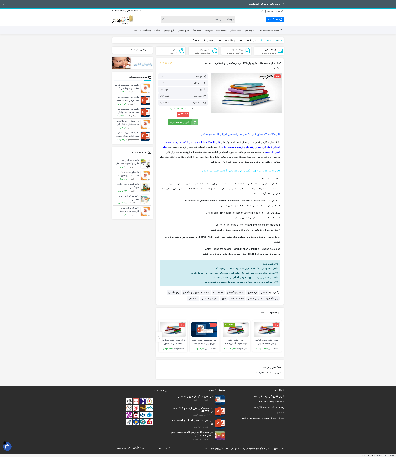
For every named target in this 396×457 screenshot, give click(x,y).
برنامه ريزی (252, 292)
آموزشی (264, 292)
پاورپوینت (209, 30)
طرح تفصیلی (183, 30)
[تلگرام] (272, 11)
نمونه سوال (197, 30)
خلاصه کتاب (221, 30)
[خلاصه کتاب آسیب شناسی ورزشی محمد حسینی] (267, 329)
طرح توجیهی (169, 30)
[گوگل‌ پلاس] (268, 11)
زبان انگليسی (173, 292)
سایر (135, 30)
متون (224, 298)
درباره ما (152, 447)
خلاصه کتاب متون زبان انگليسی (196, 292)
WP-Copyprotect (390, 455)
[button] (3, 4)
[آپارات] (282, 11)
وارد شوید (256, 372)
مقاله (158, 30)
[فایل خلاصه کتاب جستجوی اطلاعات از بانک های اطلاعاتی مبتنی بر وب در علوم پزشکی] (173, 329)
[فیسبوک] (265, 11)
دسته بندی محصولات (269, 30)
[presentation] (159, 337)
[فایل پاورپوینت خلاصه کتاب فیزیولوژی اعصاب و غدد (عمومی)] (204, 329)
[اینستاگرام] (275, 11)
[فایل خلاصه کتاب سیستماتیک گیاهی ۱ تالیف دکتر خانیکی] (236, 329)
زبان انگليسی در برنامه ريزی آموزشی (263, 298)
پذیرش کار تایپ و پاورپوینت (125, 447)
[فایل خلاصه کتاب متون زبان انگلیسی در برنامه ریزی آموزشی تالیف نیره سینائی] (246, 93)
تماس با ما (142, 447)
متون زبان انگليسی (210, 298)
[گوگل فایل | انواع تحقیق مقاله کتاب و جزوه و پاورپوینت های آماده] (123, 19)
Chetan (379, 455)
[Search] (164, 19)
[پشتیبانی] (132, 63)
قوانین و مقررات (163, 447)
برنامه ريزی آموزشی (235, 292)
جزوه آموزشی (235, 30)
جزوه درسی (250, 30)
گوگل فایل (164, 89)
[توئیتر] (262, 11)
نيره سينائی (193, 298)
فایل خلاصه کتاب (237, 298)
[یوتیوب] (279, 11)
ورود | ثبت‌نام (274, 19)
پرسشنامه (146, 30)
